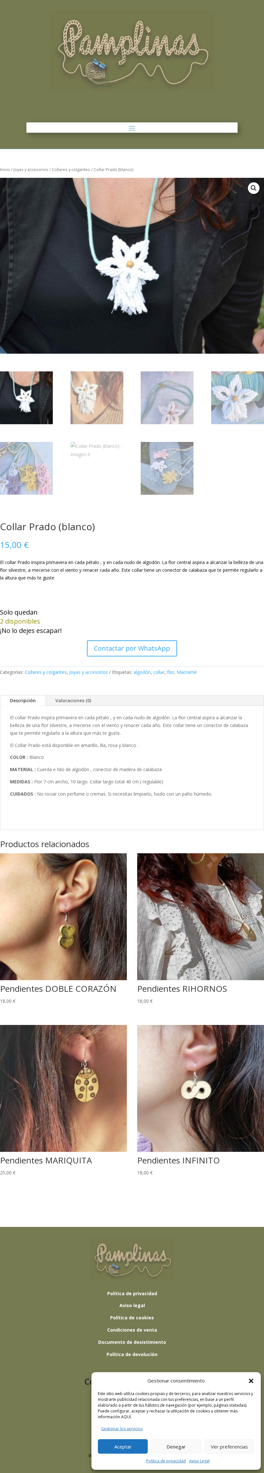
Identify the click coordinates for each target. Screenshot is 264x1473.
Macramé (187, 672)
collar (159, 672)
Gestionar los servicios (122, 1428)
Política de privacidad (132, 1293)
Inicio (5, 169)
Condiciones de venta (132, 1330)
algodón (142, 672)
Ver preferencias (229, 1446)
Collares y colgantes (71, 169)
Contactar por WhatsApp (132, 648)
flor (170, 672)
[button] (251, 1381)
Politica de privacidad (166, 1461)
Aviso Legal (199, 1461)
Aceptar (123, 1446)
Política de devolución (132, 1354)
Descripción (23, 700)
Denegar (176, 1446)
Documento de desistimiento (132, 1342)
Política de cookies (132, 1318)
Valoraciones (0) (73, 700)
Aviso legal (132, 1305)
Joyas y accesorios (31, 169)
